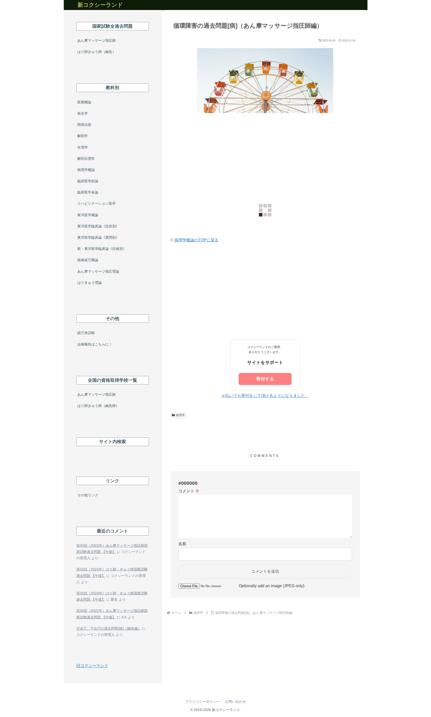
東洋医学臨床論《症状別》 (98, 226)
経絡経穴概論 (87, 260)
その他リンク (87, 495)
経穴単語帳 (86, 333)
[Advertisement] (265, 159)
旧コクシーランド (92, 666)
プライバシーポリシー (202, 702)
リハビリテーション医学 (96, 203)
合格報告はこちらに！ (94, 344)
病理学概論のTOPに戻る (196, 240)
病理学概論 (86, 170)
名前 (182, 544)
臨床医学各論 (87, 192)
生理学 (82, 147)
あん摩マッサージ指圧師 (96, 40)
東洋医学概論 (87, 215)
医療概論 (84, 102)
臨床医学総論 (87, 181)
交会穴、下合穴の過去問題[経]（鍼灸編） (108, 628)
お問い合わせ (235, 702)
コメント (188, 491)
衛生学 (82, 113)
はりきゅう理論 (89, 283)
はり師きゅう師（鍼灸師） (98, 406)
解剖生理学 (86, 159)
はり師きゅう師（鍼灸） (96, 52)
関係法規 (84, 125)
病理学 (180, 415)
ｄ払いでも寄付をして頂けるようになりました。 (265, 395)
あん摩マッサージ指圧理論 (98, 271)
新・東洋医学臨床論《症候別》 (101, 249)
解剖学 (82, 136)
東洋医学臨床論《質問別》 (98, 237)
